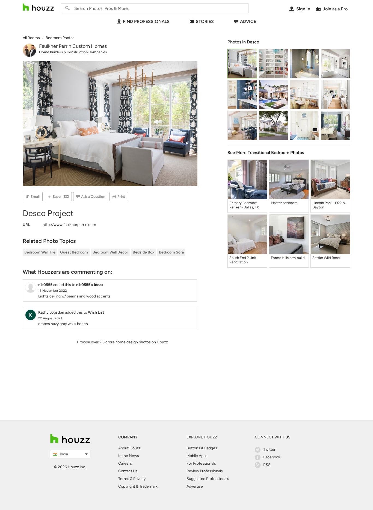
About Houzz (129, 448)
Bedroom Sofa (171, 252)
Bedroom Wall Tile (39, 252)
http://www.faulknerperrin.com (69, 224)
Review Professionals (205, 471)
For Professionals (201, 463)
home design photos (133, 342)
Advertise (195, 486)
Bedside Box (143, 252)
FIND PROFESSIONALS (146, 21)
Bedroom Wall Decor (110, 252)
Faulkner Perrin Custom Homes (73, 46)
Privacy (139, 478)
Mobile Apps (197, 455)
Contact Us (128, 471)
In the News (128, 455)
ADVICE (248, 21)
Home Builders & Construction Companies (73, 52)
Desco (253, 42)
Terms (123, 478)
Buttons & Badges (202, 448)
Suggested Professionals (208, 478)
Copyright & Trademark (138, 486)
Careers (125, 463)
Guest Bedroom (74, 252)
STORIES (205, 21)
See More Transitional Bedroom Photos (265, 152)
